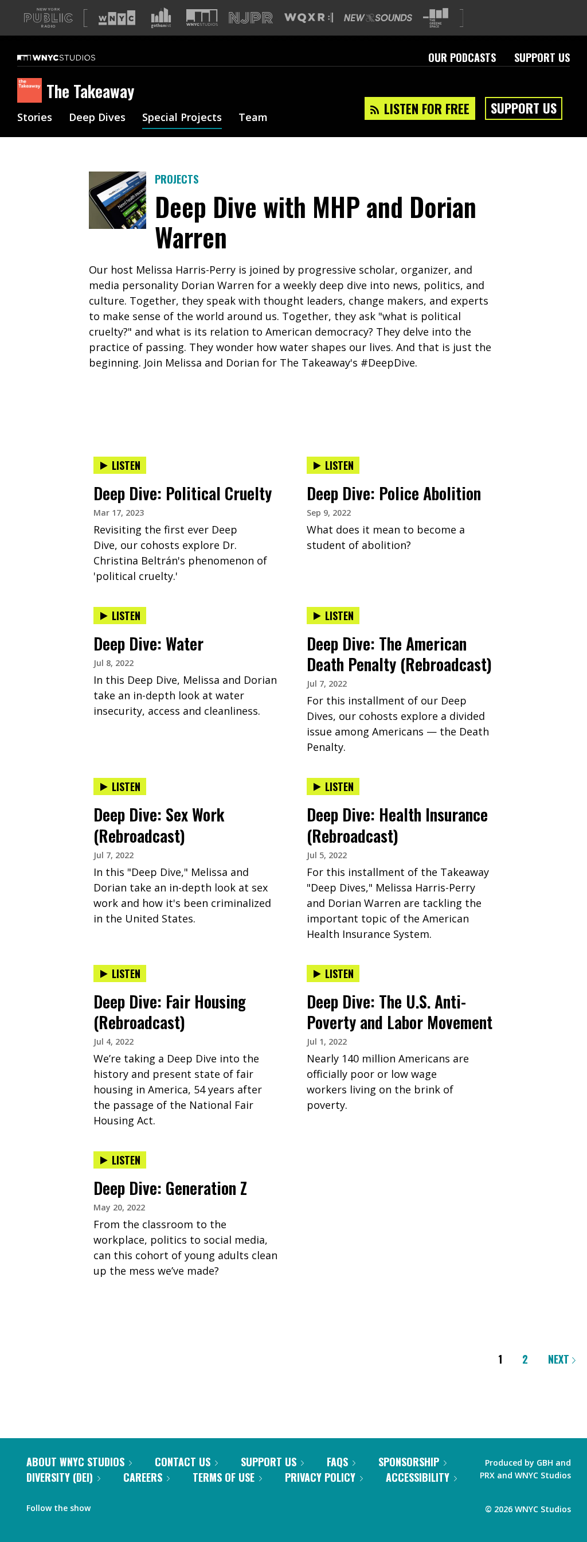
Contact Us (182, 1461)
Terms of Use (224, 1477)
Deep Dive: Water (148, 643)
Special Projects (182, 118)
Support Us (542, 57)
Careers (142, 1477)
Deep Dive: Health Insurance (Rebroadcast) (397, 825)
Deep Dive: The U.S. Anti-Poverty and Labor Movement (399, 1012)
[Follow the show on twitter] (129, 1505)
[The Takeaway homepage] (31, 91)
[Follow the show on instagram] (151, 1505)
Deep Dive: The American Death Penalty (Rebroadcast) (399, 654)
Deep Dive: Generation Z (170, 1188)
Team (253, 118)
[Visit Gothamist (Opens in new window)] (161, 17)
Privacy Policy (320, 1477)
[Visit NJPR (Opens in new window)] (251, 18)
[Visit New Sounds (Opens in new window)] (378, 18)
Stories (34, 118)
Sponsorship (408, 1461)
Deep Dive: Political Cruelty (182, 493)
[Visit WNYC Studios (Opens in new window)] (202, 17)
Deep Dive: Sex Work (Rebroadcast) (158, 825)
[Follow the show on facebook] (107, 1505)
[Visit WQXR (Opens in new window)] (308, 18)
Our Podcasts (462, 57)
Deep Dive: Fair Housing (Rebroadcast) (169, 1012)
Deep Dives (97, 118)
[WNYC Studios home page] (70, 57)
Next (560, 1359)
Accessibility (417, 1477)
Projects (176, 179)
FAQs (337, 1461)
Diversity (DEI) (59, 1477)
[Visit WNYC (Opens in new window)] (117, 17)
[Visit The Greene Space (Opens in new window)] (435, 18)
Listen (126, 465)
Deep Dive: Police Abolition (394, 493)
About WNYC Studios (75, 1461)
